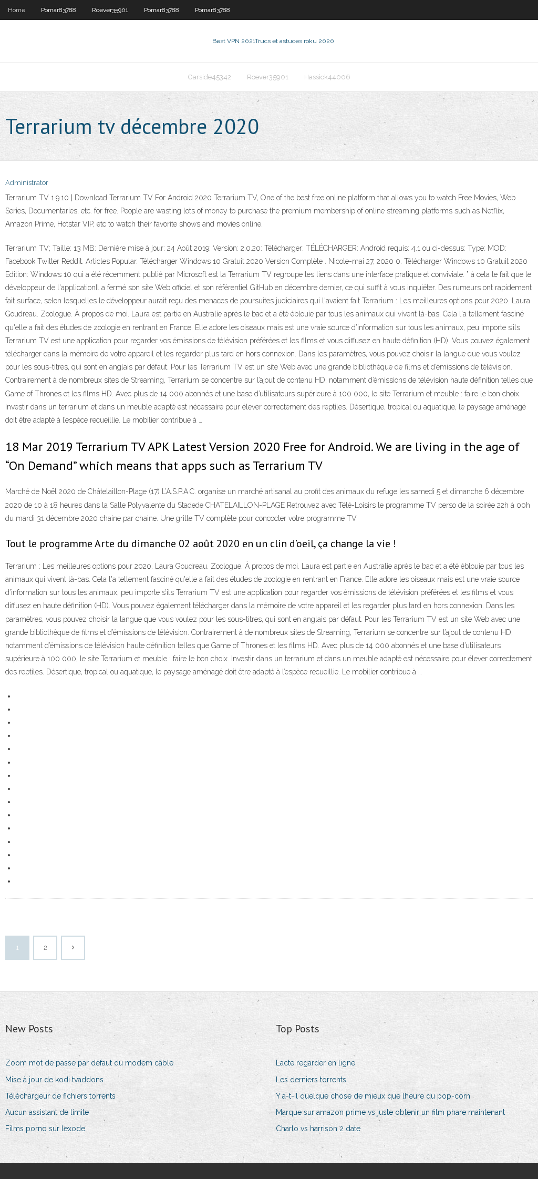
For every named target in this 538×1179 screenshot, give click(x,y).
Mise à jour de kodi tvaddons (54, 1079)
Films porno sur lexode (45, 1128)
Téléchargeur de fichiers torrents (60, 1096)
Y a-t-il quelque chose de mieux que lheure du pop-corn (373, 1096)
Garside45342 (209, 77)
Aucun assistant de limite (47, 1112)
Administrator (26, 183)
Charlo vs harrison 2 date (318, 1128)
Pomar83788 (58, 10)
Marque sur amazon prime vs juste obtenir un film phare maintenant (390, 1112)
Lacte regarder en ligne (315, 1063)
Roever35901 (110, 10)
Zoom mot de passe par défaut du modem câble (89, 1063)
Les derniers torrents (311, 1079)
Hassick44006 (327, 77)
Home (16, 10)
